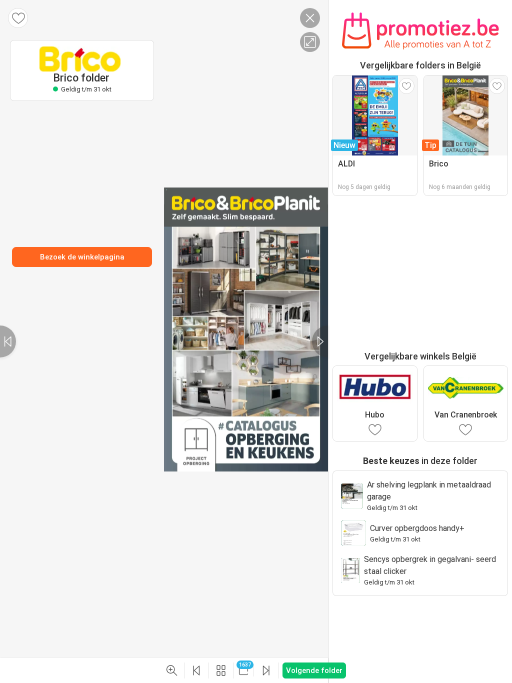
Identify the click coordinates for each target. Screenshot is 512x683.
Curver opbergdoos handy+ (417, 528)
